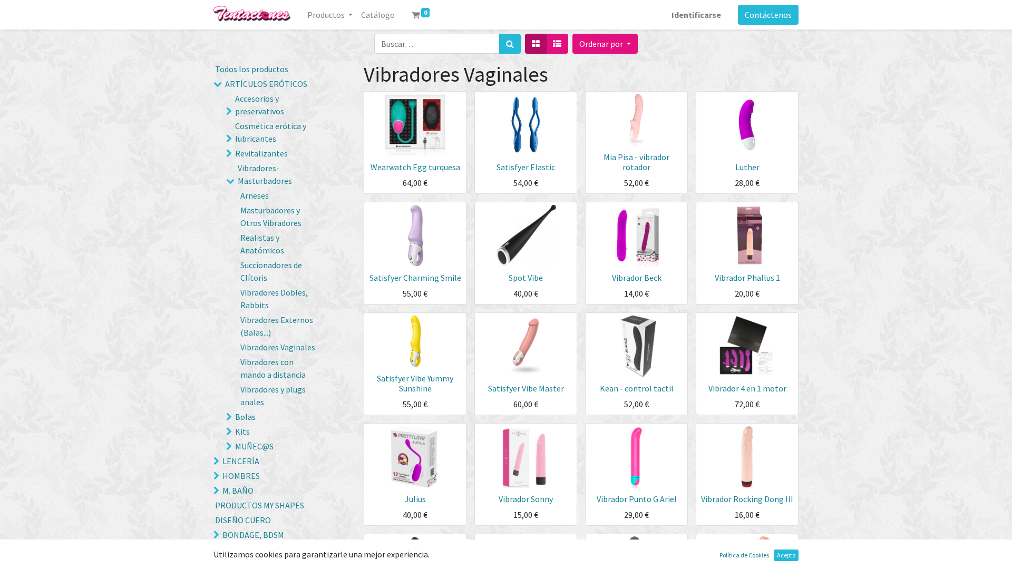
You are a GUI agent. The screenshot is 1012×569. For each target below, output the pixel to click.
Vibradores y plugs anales (273, 395)
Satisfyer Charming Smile (415, 277)
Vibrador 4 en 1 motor (747, 388)
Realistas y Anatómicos (262, 244)
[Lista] (557, 44)
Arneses (254, 195)
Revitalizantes (261, 153)
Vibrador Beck (636, 277)
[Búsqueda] (510, 44)
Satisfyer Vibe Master (526, 388)
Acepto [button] (786, 555)
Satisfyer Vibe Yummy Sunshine (415, 383)
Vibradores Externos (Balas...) (276, 326)
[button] (605, 44)
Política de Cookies (744, 555)
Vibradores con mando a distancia (273, 368)
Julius (415, 499)
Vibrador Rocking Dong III (747, 499)
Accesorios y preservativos (259, 104)
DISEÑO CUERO (243, 520)
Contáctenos (768, 14)
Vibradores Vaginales (277, 347)
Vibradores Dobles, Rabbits (274, 298)
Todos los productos (251, 69)
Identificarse (696, 14)
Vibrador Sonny (526, 499)
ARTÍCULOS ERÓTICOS (266, 84)
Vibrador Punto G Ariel (637, 499)
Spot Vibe (526, 277)
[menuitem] (378, 14)
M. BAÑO (238, 490)
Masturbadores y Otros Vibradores (270, 216)
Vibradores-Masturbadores (265, 174)
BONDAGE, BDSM (253, 534)
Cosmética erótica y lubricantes (270, 132)
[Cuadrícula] (536, 44)
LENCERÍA (240, 461)
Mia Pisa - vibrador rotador (636, 162)
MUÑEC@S (254, 446)
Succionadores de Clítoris (271, 271)
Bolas (245, 416)
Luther (747, 167)
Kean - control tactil (637, 388)
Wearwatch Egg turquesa (415, 167)
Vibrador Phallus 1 (747, 277)
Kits (242, 431)
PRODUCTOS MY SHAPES (259, 505)
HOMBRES (241, 475)
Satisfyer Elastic (526, 167)
